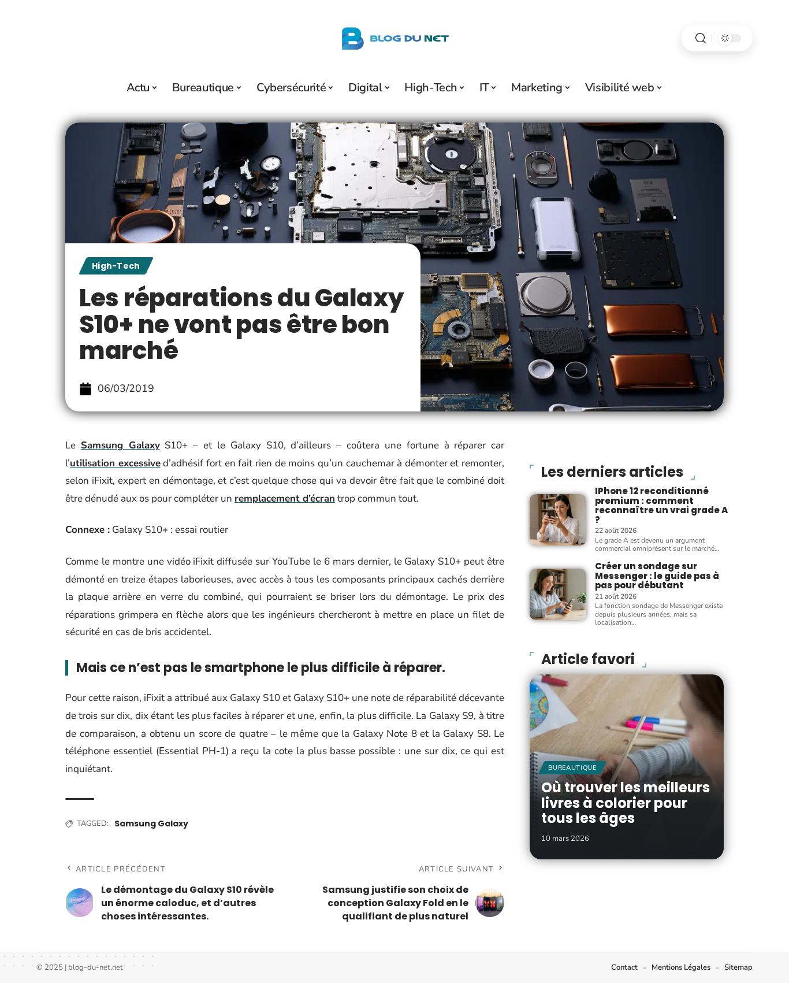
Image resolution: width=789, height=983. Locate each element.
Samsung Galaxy (120, 445)
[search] (700, 38)
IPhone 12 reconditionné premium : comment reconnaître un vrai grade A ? (661, 505)
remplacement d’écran (285, 498)
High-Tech (116, 266)
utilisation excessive (115, 463)
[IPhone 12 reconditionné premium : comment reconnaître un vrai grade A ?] (558, 519)
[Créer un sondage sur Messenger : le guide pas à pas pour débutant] (558, 594)
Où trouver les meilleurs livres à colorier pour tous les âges (625, 803)
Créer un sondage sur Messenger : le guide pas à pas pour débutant (657, 575)
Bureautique (572, 767)
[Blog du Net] (394, 38)
